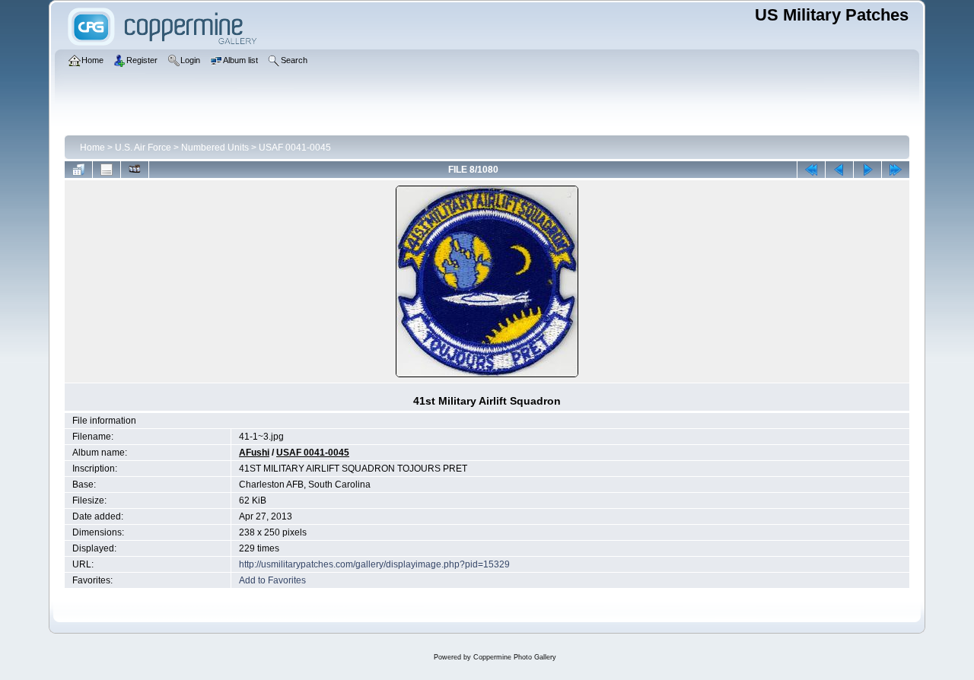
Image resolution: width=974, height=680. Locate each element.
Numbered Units (215, 147)
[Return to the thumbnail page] (78, 169)
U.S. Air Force (143, 147)
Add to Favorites (272, 580)
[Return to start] (811, 169)
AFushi (254, 452)
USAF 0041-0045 (295, 147)
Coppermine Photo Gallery (514, 657)
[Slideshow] (134, 169)
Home (92, 147)
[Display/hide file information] (106, 169)
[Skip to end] (895, 169)
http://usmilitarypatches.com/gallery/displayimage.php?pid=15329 (374, 564)
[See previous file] (839, 169)
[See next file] (867, 169)
